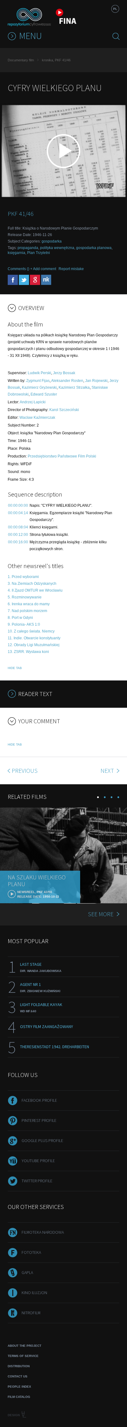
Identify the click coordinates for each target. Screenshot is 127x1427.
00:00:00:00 (18, 505)
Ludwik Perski (39, 373)
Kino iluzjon (34, 1292)
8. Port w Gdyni (20, 617)
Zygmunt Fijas (38, 381)
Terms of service (23, 1356)
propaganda (28, 248)
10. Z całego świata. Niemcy (31, 631)
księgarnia (16, 253)
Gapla (27, 1272)
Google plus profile (42, 1140)
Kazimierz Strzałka (74, 387)
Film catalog (19, 1397)
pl (115, 9)
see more (100, 914)
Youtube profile (38, 1160)
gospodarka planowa (94, 248)
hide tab (15, 668)
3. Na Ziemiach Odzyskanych (32, 583)
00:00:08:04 (18, 527)
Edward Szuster (44, 394)
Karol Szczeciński (64, 410)
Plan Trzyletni (38, 253)
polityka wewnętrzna (57, 248)
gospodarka (52, 241)
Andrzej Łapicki (33, 402)
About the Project (24, 1345)
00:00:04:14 (18, 513)
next (107, 770)
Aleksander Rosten (67, 381)
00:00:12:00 (18, 534)
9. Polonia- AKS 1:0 (24, 624)
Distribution (19, 1366)
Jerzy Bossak (64, 373)
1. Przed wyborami (23, 577)
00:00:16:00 (18, 542)
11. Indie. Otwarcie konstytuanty (34, 638)
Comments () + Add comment (32, 269)
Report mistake (71, 269)
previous (25, 770)
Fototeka (31, 1252)
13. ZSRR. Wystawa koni (28, 652)
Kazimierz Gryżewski (39, 387)
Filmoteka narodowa (43, 1232)
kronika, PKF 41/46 (56, 60)
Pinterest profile (39, 1120)
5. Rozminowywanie (25, 597)
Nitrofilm (31, 1312)
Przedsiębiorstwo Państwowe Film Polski (62, 456)
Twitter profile (37, 1181)
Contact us (17, 1376)
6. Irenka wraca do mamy (29, 604)
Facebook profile (39, 1100)
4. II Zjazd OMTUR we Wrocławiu (35, 590)
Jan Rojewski (96, 381)
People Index (19, 1386)
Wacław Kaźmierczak (37, 417)
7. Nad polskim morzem (27, 611)
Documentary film (21, 60)
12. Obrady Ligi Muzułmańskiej (33, 645)
